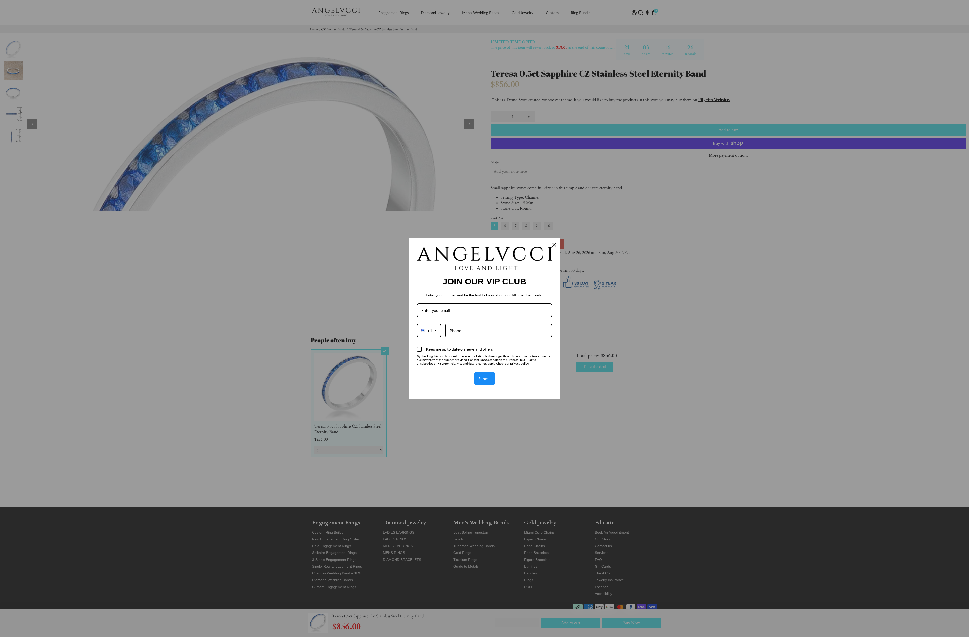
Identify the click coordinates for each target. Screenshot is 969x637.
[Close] (554, 244)
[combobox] (429, 330)
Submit (484, 378)
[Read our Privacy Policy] (549, 357)
